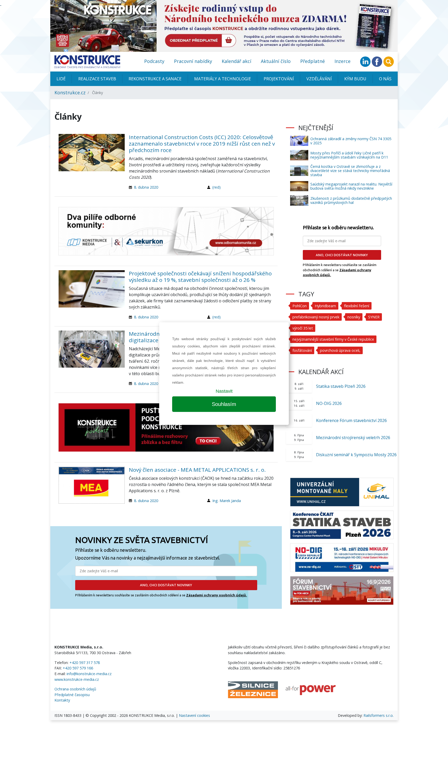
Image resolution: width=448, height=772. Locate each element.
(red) (216, 187)
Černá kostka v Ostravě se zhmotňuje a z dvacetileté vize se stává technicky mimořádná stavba (350, 170)
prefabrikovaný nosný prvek (315, 316)
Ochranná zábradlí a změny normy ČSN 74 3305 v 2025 (350, 140)
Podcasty (154, 61)
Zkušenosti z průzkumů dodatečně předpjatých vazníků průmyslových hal (351, 200)
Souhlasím (224, 404)
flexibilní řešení (356, 305)
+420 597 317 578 (84, 662)
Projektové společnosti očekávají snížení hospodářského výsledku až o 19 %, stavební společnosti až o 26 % (200, 276)
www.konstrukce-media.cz (76, 679)
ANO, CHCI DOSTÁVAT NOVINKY (166, 585)
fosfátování (302, 350)
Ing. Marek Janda (226, 500)
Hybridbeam (325, 305)
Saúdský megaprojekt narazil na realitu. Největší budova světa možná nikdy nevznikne (351, 186)
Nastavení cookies (194, 715)
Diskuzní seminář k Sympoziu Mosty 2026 (356, 455)
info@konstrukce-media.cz (89, 673)
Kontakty (62, 700)
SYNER (374, 316)
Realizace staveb (97, 79)
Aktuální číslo (276, 61)
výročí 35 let (302, 328)
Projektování (279, 79)
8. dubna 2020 (146, 187)
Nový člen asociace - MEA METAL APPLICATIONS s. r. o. (197, 469)
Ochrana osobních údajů (75, 689)
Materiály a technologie (222, 79)
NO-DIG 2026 (329, 403)
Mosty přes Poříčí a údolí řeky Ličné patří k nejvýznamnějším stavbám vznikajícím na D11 (349, 155)
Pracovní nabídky (193, 61)
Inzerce (342, 61)
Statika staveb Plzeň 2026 (341, 386)
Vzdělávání (319, 79)
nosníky (353, 316)
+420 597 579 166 (78, 668)
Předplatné (312, 61)
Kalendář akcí (236, 61)
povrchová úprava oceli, (340, 350)
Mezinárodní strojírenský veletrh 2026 (353, 437)
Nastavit (224, 391)
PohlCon (299, 305)
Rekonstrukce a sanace (155, 79)
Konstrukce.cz (70, 92)
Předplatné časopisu (72, 694)
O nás (385, 79)
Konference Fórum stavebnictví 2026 (351, 420)
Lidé (61, 79)
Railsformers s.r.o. (378, 715)
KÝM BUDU (355, 79)
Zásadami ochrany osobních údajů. (216, 595)
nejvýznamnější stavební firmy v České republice (333, 339)
